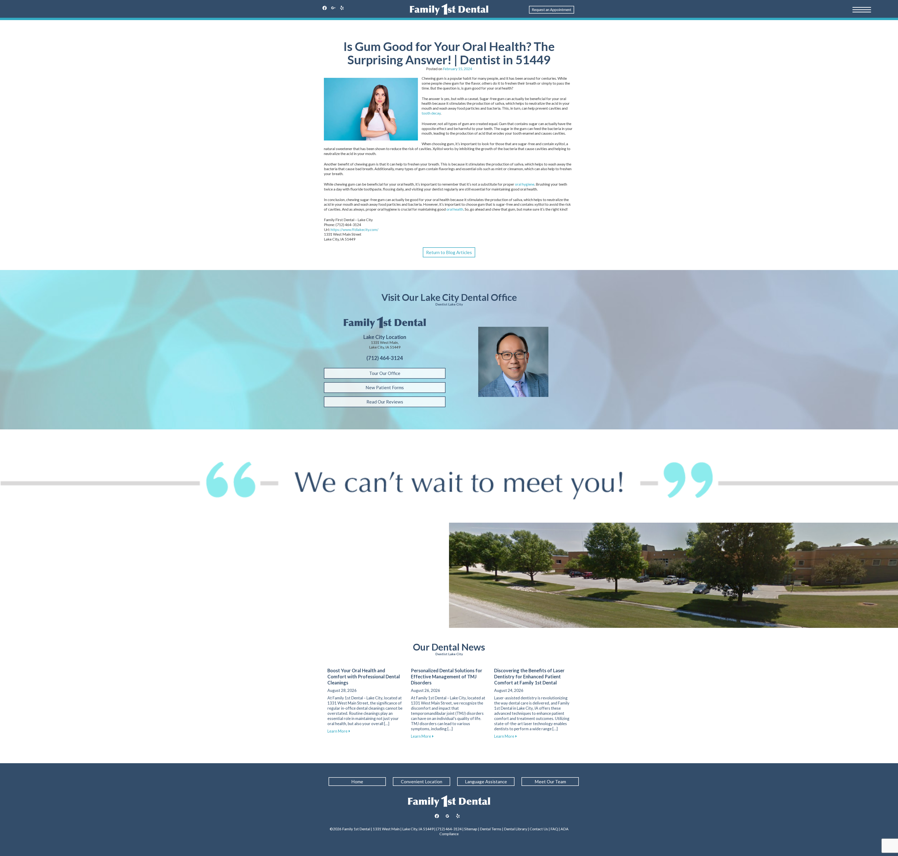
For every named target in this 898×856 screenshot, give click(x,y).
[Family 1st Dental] (449, 9)
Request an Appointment (551, 9)
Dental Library (515, 829)
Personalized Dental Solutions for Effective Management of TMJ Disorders (446, 676)
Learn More (338, 731)
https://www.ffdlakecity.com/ (354, 229)
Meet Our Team (550, 781)
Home (357, 781)
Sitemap (470, 829)
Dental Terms (490, 829)
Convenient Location (421, 781)
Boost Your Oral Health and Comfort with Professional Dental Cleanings (363, 676)
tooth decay (431, 113)
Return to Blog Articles (449, 252)
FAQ (554, 829)
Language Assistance (486, 781)
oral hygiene (524, 184)
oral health (454, 209)
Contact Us (539, 829)
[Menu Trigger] (861, 9)
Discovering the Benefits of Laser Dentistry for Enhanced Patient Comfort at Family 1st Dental (529, 676)
